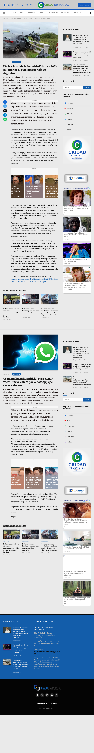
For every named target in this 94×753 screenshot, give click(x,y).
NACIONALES (53, 13)
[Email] (5, 110)
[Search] (90, 13)
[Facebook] (5, 102)
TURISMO (26, 701)
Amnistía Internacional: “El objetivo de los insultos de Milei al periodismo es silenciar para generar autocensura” (81, 40)
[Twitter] (5, 106)
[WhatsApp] (5, 119)
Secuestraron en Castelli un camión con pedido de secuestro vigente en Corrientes (49, 312)
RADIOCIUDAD (85, 5)
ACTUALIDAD (76, 13)
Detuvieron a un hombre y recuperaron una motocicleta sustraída (30, 312)
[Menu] (4, 13)
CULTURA (17, 701)
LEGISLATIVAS (63, 701)
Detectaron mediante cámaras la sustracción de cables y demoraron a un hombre (11, 313)
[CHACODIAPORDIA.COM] (53, 5)
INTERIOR (31, 13)
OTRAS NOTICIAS (43, 704)
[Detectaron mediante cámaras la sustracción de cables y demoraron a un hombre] (11, 299)
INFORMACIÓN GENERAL (39, 701)
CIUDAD (22, 13)
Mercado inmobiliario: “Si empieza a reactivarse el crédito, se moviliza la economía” (82, 55)
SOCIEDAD (8, 701)
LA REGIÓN (42, 13)
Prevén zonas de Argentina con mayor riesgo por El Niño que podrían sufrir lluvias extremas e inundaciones (82, 68)
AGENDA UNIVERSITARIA (78, 701)
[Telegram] (5, 115)
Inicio (4, 18)
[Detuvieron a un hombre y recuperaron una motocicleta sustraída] (30, 299)
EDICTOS (54, 704)
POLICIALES (65, 13)
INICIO (15, 13)
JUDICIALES (53, 701)
